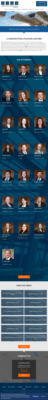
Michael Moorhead (39, 182)
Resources (31, 9)
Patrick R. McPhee (7, 182)
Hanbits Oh (21, 208)
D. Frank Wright (6, 261)
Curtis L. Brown (22, 76)
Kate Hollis (5, 129)
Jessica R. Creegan (23, 102)
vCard (9, 79)
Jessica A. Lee (38, 129)
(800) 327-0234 (24, 370)
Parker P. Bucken (38, 76)
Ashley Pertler (38, 208)
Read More (23, 346)
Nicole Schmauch (38, 235)
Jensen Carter (22, 129)
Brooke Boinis (5, 76)
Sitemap (27, 390)
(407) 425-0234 (24, 371)
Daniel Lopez (37, 155)
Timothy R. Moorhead (7, 208)
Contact (42, 9)
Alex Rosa (20, 155)
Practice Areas (11, 9)
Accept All (35, 396)
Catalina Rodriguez (23, 235)
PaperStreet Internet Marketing (35, 390)
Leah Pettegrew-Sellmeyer (6, 235)
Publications (25, 9)
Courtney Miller (22, 182)
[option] (24, 21)
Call (41, 2)
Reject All (43, 396)
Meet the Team (23, 276)
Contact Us (24, 375)
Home (5, 9)
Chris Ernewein (38, 102)
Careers (37, 9)
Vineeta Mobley (6, 155)
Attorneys (18, 9)
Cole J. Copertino (6, 102)
